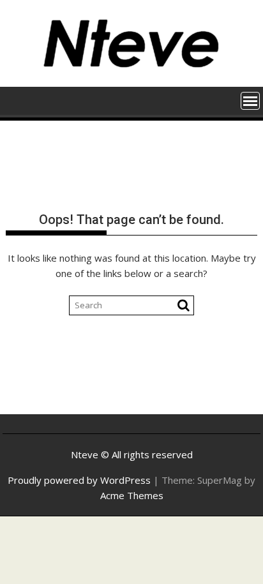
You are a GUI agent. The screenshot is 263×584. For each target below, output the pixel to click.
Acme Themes (131, 495)
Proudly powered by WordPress (79, 480)
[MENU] (250, 101)
